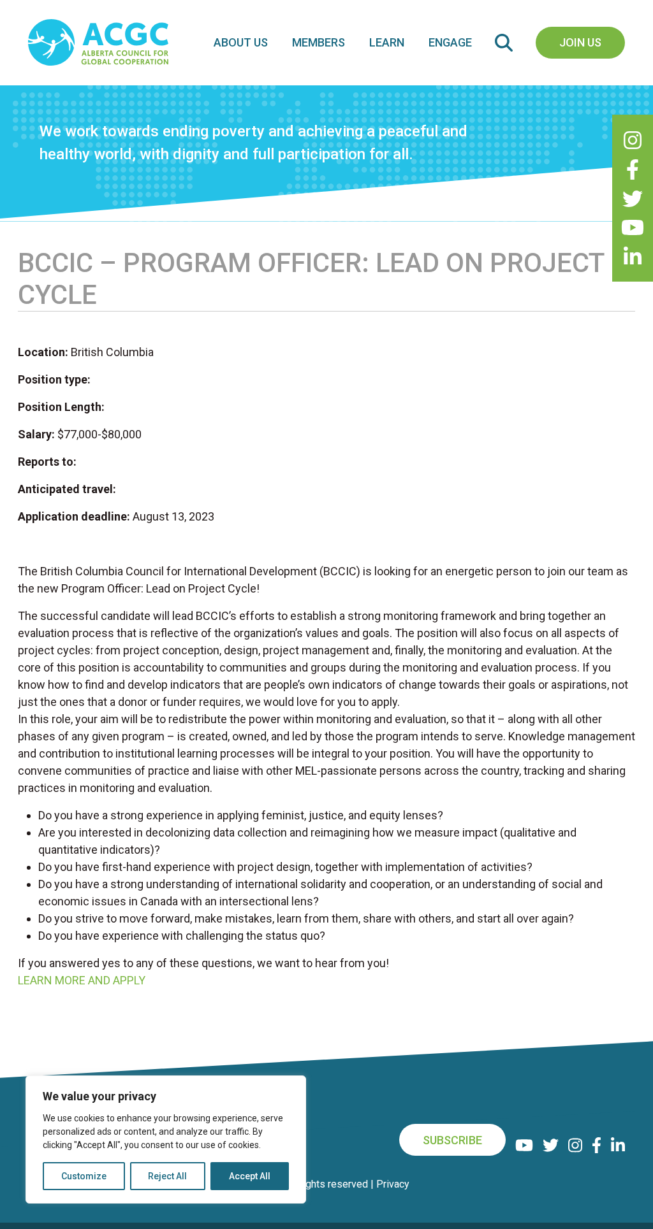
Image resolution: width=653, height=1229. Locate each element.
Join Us (580, 42)
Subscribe (452, 1140)
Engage (450, 42)
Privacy (392, 1184)
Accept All (249, 1176)
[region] (166, 1139)
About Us (241, 42)
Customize (83, 1176)
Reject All (167, 1176)
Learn (386, 42)
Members (318, 42)
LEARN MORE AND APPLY (81, 980)
